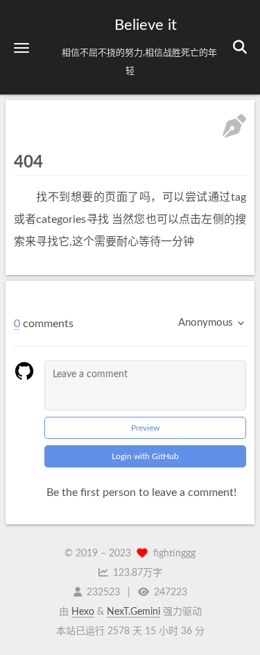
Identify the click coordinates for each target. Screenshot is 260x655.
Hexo (82, 612)
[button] (21, 47)
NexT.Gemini (133, 612)
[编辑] (234, 128)
